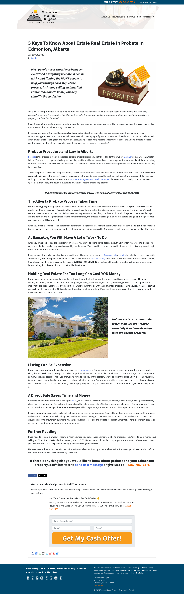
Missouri (39, 572)
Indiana (54, 572)
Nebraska (30, 572)
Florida (47, 572)
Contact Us (44, 568)
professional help (109, 255)
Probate (32, 156)
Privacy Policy (32, 568)
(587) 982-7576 (139, 464)
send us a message (89, 464)
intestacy (127, 156)
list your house (84, 370)
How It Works (118, 16)
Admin (34, 58)
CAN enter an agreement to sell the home (89, 179)
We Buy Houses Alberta (60, 568)
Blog (73, 568)
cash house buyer (98, 258)
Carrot (131, 590)
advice (123, 255)
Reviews (131, 16)
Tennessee (81, 568)
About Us (106, 16)
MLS (74, 400)
